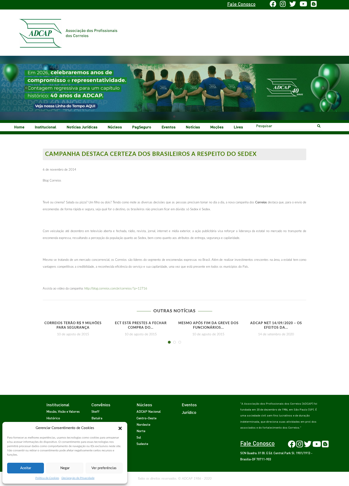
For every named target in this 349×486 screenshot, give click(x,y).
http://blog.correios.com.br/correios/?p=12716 (115, 288)
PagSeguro (141, 126)
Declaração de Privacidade (77, 478)
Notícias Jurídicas (82, 126)
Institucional (45, 126)
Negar (65, 468)
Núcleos (115, 126)
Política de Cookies (47, 478)
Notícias (193, 126)
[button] (120, 428)
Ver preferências (104, 468)
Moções (216, 126)
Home (19, 126)
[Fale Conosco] (57, 4)
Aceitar (25, 468)
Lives (238, 126)
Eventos (168, 126)
